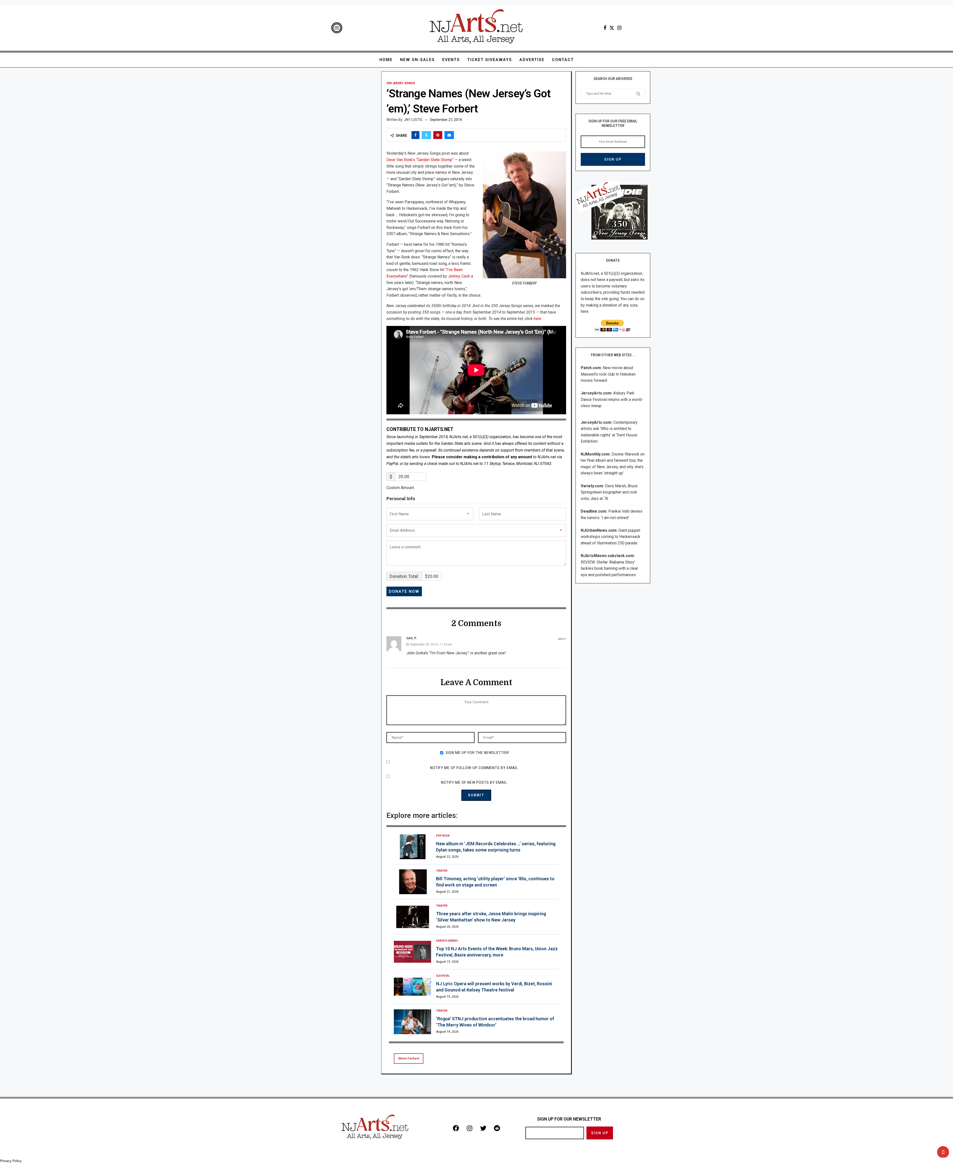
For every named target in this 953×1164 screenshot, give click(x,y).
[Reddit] (497, 1128)
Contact (563, 59)
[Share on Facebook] (415, 135)
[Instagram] (619, 28)
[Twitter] (611, 28)
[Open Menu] (336, 27)
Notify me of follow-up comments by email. (474, 768)
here (537, 318)
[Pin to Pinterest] (437, 135)
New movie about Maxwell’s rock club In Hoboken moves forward (608, 374)
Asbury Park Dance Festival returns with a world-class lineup (612, 399)
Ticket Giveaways (489, 59)
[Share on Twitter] (426, 135)
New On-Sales (417, 59)
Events (451, 59)
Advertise (532, 59)
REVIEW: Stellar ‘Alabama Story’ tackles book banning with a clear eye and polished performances (609, 568)
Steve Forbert (408, 1058)
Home (386, 59)
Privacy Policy (11, 1161)
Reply (562, 639)
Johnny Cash (459, 276)
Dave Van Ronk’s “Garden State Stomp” (420, 159)
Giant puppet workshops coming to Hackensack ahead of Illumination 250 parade (610, 536)
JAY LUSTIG (413, 120)
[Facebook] (605, 28)
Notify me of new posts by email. (474, 782)
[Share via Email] (449, 135)
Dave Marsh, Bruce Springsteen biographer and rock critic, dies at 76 (609, 492)
